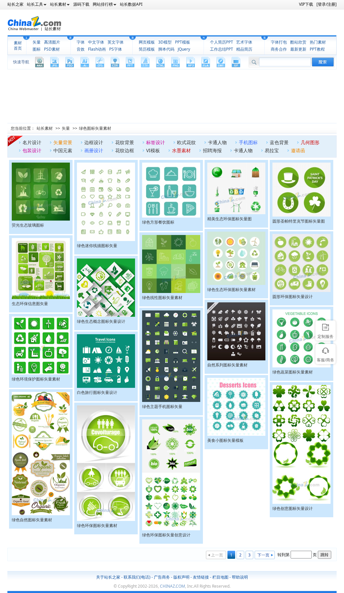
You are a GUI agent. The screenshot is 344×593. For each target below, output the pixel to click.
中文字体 (96, 42)
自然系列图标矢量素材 (227, 365)
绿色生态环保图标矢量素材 (231, 289)
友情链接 (201, 577)
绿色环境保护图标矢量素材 (36, 379)
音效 (81, 49)
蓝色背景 (279, 142)
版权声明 (181, 577)
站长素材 (45, 128)
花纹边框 (124, 150)
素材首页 (18, 45)
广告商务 (162, 577)
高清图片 (52, 42)
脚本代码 (166, 49)
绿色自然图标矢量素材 (32, 520)
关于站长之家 (108, 577)
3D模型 (165, 42)
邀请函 (298, 150)
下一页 (263, 555)
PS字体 (115, 49)
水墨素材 (181, 150)
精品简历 (244, 49)
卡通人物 (217, 142)
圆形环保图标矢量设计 (292, 296)
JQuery (184, 49)
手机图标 (248, 142)
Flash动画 (97, 49)
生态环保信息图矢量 (30, 303)
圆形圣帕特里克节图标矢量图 (298, 221)
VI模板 (153, 150)
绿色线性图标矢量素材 (162, 297)
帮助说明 (240, 577)
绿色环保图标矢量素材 (97, 525)
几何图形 (310, 142)
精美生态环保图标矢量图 (229, 219)
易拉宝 (272, 150)
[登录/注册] (326, 4)
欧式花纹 (186, 142)
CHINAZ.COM (172, 586)
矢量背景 (62, 142)
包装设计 (32, 150)
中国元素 (62, 150)
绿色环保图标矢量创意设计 (166, 535)
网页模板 (147, 42)
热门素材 (318, 42)
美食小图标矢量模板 (225, 440)
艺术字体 (244, 42)
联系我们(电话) (137, 577)
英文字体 (116, 42)
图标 (37, 49)
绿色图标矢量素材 (95, 128)
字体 (81, 42)
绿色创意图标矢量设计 (292, 508)
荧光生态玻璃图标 (28, 225)
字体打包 (279, 42)
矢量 (37, 42)
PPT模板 (182, 42)
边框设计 (93, 142)
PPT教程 (317, 49)
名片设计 (32, 142)
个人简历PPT (221, 42)
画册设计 (93, 150)
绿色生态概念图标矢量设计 (101, 321)
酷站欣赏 (298, 42)
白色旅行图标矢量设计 (97, 392)
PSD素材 (52, 49)
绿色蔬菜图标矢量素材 (292, 372)
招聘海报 (212, 150)
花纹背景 (124, 142)
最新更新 (298, 49)
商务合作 (279, 49)
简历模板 (147, 49)
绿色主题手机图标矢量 (162, 406)
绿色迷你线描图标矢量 (97, 245)
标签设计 (155, 142)
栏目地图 (220, 577)
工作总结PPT (221, 49)
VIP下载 (306, 4)
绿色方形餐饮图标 (158, 222)
